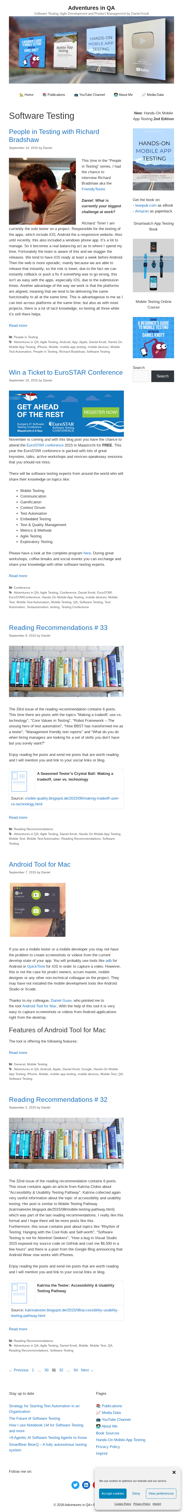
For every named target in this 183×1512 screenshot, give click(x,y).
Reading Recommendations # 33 (58, 627)
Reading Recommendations (33, 829)
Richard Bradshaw (72, 351)
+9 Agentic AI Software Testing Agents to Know (48, 1438)
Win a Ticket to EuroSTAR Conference (66, 372)
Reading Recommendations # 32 (58, 1099)
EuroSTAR (104, 592)
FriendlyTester (93, 189)
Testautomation (37, 607)
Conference (22, 587)
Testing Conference (75, 607)
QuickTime (36, 966)
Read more (18, 325)
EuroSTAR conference (45, 445)
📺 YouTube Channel (89, 95)
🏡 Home (26, 95)
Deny (136, 1493)
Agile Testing (49, 342)
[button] (174, 1472)
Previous (19, 1370)
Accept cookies (113, 1493)
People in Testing (26, 337)
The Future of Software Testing (34, 1418)
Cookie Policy (122, 1504)
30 (47, 1370)
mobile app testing (73, 347)
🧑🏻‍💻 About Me (123, 95)
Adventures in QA (91, 8)
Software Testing (98, 351)
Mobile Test (17, 838)
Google (86, 1069)
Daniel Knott (97, 342)
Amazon (142, 211)
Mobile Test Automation (33, 602)
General (19, 1064)
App (75, 342)
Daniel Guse (61, 1000)
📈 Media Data (153, 95)
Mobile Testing (61, 602)
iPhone (42, 347)
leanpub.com (145, 205)
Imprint (157, 1504)
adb (109, 961)
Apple (83, 342)
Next (87, 1370)
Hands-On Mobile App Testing (120, 1440)
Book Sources (107, 1433)
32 (61, 1370)
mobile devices (98, 347)
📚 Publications (53, 95)
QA (75, 602)
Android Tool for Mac (40, 864)
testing (55, 607)
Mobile (53, 347)
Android (65, 342)
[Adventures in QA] (91, 49)
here (87, 553)
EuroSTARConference (24, 597)
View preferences (161, 1493)
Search (139, 368)
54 (76, 1370)
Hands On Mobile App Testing (63, 597)
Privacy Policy (141, 1504)
